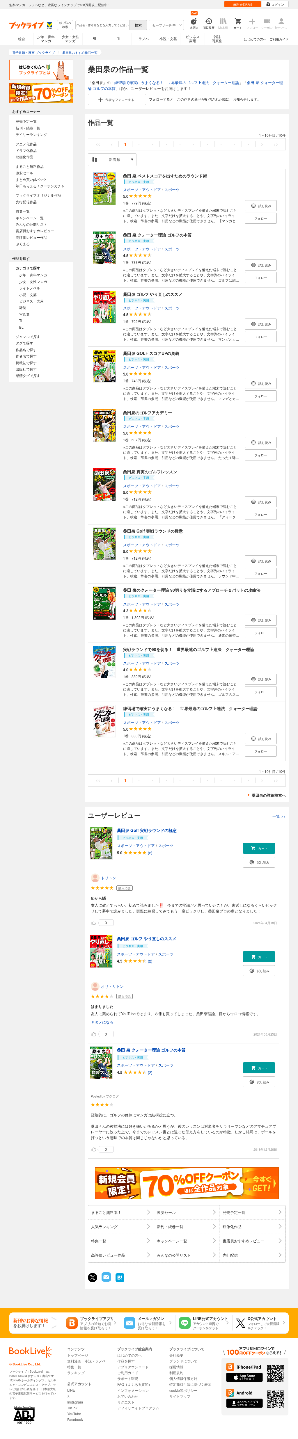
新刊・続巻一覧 (28, 127)
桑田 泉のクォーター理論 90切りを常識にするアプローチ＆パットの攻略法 (191, 590)
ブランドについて (183, 1360)
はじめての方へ (255, 39)
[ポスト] (92, 1277)
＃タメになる (102, 1022)
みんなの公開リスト (31, 224)
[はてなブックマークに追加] (120, 1281)
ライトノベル (29, 287)
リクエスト (126, 1401)
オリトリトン (112, 986)
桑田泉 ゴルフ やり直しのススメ (152, 294)
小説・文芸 (168, 38)
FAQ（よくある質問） (134, 1384)
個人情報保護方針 (183, 1378)
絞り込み (65, 25)
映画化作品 (24, 156)
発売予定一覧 (26, 121)
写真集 (24, 314)
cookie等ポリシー (183, 1390)
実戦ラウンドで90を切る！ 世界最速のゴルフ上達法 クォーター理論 (188, 649)
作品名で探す (26, 349)
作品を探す (126, 1360)
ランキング (76, 1372)
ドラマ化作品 (26, 150)
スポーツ (172, 189)
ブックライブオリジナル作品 (38, 195)
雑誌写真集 (217, 38)
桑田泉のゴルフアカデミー (147, 412)
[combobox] (102, 25)
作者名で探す (26, 355)
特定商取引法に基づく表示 (190, 1384)
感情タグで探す (28, 375)
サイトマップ (179, 1396)
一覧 (279, 816)
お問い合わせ (127, 1396)
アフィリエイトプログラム (138, 1407)
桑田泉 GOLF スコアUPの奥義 (151, 353)
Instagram (75, 1401)
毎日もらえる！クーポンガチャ (40, 185)
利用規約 (176, 1372)
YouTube (74, 1413)
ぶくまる (23, 243)
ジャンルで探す (28, 336)
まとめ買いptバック (31, 179)
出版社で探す (26, 369)
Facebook (75, 1419)
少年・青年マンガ (46, 38)
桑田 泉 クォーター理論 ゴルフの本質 (157, 235)
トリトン (108, 878)
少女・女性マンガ (70, 38)
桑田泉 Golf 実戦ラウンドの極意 (153, 531)
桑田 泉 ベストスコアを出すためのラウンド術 (165, 176)
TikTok (72, 1407)
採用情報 (176, 1366)
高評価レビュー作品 (31, 237)
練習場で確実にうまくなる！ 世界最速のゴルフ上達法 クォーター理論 (176, 82)
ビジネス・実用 (31, 300)
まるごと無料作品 (30, 166)
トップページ (77, 1355)
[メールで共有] (106, 1280)
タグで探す (24, 342)
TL (119, 38)
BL (95, 38)
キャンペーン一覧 (30, 217)
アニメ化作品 (26, 143)
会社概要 (176, 1355)
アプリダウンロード (133, 1366)
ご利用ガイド (279, 39)
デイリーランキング (31, 134)
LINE (71, 1390)
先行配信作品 (26, 201)
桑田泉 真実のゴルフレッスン (150, 471)
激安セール (24, 172)
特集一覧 (23, 211)
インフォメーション (133, 1390)
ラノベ (144, 38)
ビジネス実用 (193, 38)
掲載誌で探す (26, 362)
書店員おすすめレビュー (35, 230)
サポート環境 (127, 1378)
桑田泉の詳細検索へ (269, 795)
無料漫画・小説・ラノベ (86, 1360)
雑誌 (22, 307)
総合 (21, 38)
